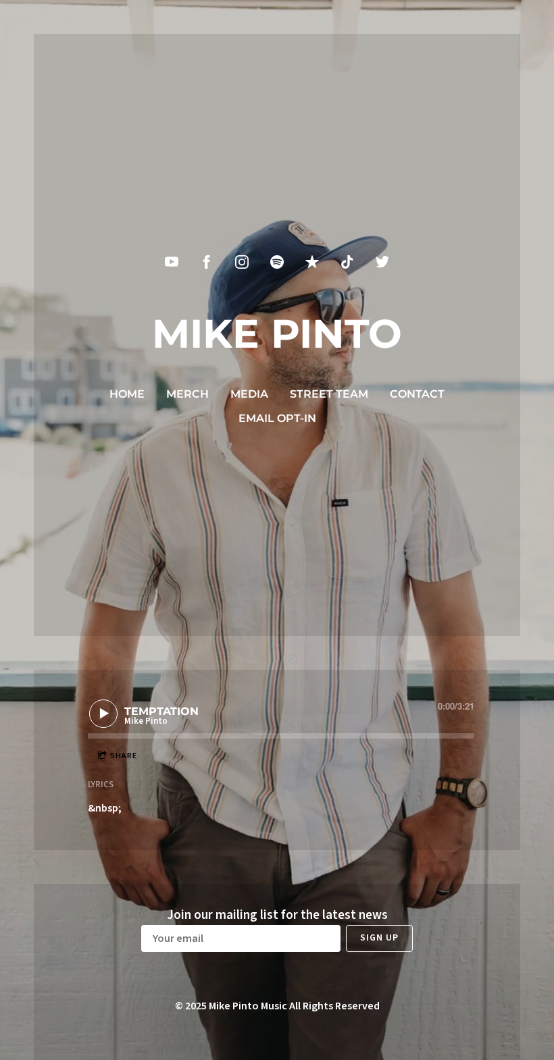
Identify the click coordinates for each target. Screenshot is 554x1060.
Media (249, 394)
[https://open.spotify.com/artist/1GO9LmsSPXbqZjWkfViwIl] (277, 262)
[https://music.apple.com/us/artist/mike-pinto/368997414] (312, 262)
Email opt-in (277, 418)
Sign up (379, 938)
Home (127, 394)
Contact (417, 394)
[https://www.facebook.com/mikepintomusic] (206, 262)
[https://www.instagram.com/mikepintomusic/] (242, 262)
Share (123, 756)
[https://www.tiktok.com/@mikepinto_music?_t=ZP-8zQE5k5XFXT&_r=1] (347, 262)
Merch (187, 394)
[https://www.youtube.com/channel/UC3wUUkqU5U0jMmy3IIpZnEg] (171, 262)
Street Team (329, 394)
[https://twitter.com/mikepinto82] (382, 262)
